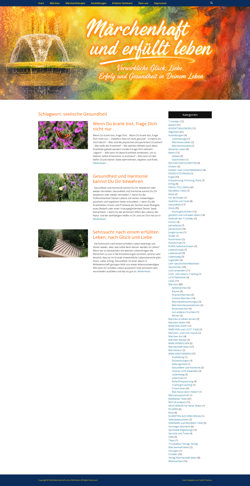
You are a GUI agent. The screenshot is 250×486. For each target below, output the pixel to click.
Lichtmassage (179, 138)
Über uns (143, 3)
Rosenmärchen (180, 308)
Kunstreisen (175, 239)
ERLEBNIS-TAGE (177, 190)
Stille (171, 436)
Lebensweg (174, 256)
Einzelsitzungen (180, 360)
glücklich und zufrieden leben (184, 215)
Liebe (171, 281)
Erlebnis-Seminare (122, 3)
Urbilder (172, 454)
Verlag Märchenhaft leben (182, 457)
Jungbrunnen (175, 232)
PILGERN (173, 409)
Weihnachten (175, 461)
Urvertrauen (178, 388)
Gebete (176, 156)
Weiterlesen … (100, 163)
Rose (171, 412)
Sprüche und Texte (178, 433)
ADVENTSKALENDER (179, 128)
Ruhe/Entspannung (182, 381)
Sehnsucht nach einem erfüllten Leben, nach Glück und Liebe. (126, 234)
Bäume (176, 291)
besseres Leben (177, 149)
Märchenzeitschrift (178, 395)
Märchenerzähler (181, 142)
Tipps (171, 440)
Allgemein (173, 131)
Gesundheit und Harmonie (186, 367)
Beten (171, 152)
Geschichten (178, 159)
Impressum (160, 3)
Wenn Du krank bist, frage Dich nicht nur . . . (125, 126)
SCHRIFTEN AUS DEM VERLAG (184, 416)
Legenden (173, 260)
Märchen (55, 3)
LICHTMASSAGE (177, 277)
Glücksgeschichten (182, 211)
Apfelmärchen (179, 287)
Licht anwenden (176, 270)
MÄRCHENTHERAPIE (179, 353)
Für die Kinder (175, 197)
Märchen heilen (176, 322)
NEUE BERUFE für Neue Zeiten (185, 405)
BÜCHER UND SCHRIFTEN (182, 163)
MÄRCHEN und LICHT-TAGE (183, 329)
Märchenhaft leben (178, 346)
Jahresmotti (174, 229)
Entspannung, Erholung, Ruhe (184, 180)
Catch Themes (205, 480)
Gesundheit (174, 204)
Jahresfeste (174, 225)
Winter (175, 315)
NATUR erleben (176, 402)
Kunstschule (175, 242)
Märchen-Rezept (177, 339)
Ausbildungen (98, 3)
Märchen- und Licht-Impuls (183, 332)
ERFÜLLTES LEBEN (178, 187)
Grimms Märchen (181, 298)
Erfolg (171, 183)
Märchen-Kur (175, 336)
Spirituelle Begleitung (180, 430)
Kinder (171, 235)
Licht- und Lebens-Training (183, 274)
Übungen (173, 450)
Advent (172, 125)
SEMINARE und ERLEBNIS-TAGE (185, 423)
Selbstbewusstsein (178, 419)
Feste (171, 194)
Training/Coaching (182, 384)
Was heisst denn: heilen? (185, 391)
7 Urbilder (173, 121)
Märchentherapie (75, 3)
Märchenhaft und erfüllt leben (67, 480)
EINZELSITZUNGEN (179, 173)
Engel (171, 177)
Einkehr (172, 166)
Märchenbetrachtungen (185, 301)
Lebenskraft (175, 253)
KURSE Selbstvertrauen (181, 246)
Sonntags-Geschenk (179, 426)
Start (41, 3)
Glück (171, 208)
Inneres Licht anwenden (185, 371)
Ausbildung (178, 357)
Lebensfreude (176, 249)
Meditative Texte (177, 398)
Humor (172, 222)
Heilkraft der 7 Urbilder (181, 218)
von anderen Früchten (184, 312)
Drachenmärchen (181, 294)
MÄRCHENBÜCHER (178, 343)
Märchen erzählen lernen (182, 319)
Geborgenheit (179, 364)
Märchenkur (175, 350)
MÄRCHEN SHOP (177, 326)
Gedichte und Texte (178, 201)
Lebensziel (177, 378)
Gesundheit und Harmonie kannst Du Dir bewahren (120, 178)
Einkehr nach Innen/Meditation (185, 170)
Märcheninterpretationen (186, 305)
